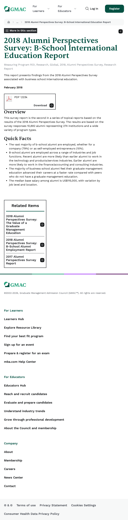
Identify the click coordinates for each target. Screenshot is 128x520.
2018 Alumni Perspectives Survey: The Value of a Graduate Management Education (21, 224)
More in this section (23, 30)
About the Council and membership (30, 428)
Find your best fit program (23, 336)
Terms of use (26, 505)
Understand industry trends (24, 411)
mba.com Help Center (20, 361)
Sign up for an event (19, 344)
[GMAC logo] (64, 284)
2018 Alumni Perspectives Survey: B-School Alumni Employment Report (21, 244)
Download (40, 105)
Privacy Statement (53, 505)
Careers (9, 469)
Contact (10, 486)
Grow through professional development (34, 419)
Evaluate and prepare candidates (28, 402)
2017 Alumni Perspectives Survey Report (21, 260)
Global (54, 64)
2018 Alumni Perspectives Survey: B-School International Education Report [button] (68, 22)
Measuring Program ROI (19, 64)
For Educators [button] (64, 9)
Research (42, 64)
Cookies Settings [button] (83, 505)
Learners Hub (14, 319)
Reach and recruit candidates (25, 394)
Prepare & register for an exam (27, 353)
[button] (8, 22)
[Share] (120, 31)
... (17, 22)
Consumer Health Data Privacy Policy (31, 513)
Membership (13, 460)
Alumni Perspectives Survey (85, 64)
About (8, 452)
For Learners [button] (38, 9)
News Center (13, 477)
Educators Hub (15, 385)
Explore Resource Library (22, 327)
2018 (63, 64)
